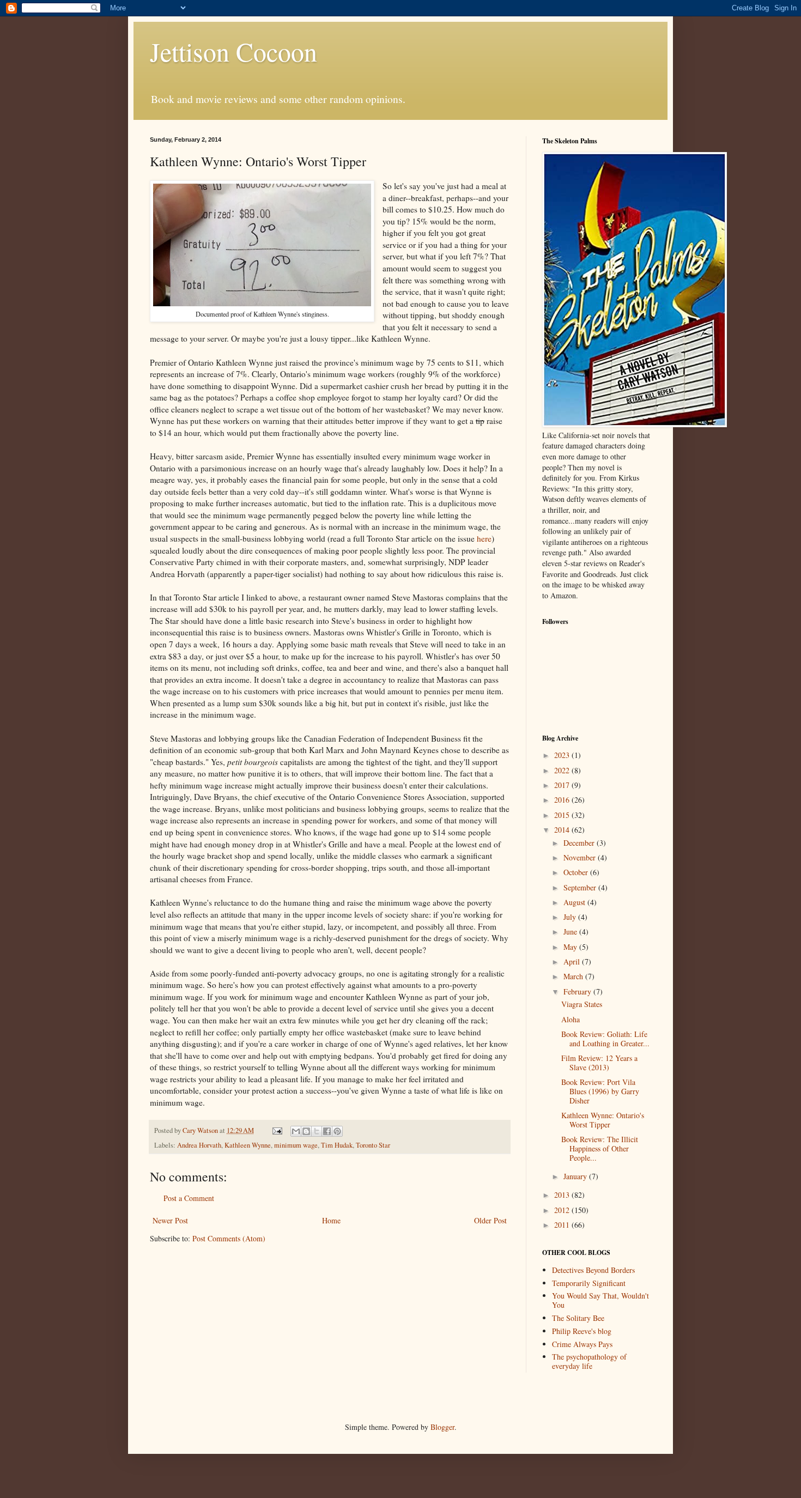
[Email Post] (276, 1130)
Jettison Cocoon (233, 51)
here (484, 538)
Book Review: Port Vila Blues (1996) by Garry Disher (600, 1091)
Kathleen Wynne (247, 1145)
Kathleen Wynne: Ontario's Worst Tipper (602, 1120)
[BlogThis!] (306, 1131)
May (571, 947)
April (572, 961)
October (576, 872)
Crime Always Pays (582, 1344)
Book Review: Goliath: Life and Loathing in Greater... (605, 1038)
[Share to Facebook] (326, 1131)
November (580, 857)
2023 (563, 755)
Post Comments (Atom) (228, 1238)
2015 (563, 815)
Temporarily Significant (589, 1283)
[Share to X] (316, 1131)
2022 (563, 770)
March (574, 976)
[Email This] (295, 1131)
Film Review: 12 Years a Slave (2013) (599, 1062)
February (578, 991)
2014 (563, 829)
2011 (563, 1225)
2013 (563, 1195)
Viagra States (581, 1004)
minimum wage (296, 1145)
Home (331, 1220)
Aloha (570, 1019)
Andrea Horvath (199, 1145)
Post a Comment (188, 1198)
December (580, 843)
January (576, 1176)
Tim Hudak (337, 1145)
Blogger (442, 1427)
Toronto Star (373, 1145)
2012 (563, 1210)
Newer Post (170, 1220)
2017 (563, 785)
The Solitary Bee (578, 1318)
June (571, 931)
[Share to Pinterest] (337, 1131)
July (570, 917)
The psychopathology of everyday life (589, 1361)
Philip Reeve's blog (581, 1331)
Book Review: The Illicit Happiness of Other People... (599, 1148)
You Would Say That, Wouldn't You (600, 1300)
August (575, 902)
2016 (563, 800)
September (580, 887)
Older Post (490, 1220)
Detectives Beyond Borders (593, 1270)
